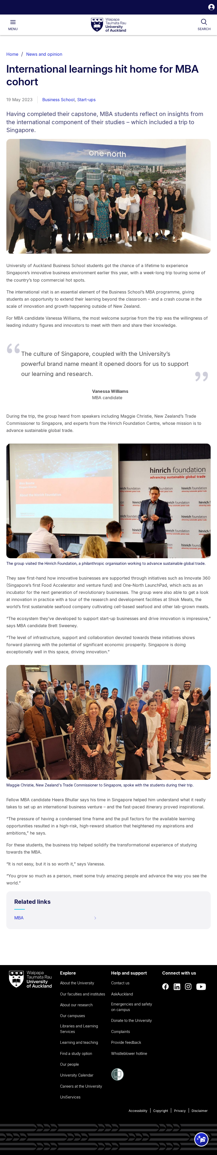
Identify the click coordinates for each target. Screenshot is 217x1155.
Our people (69, 1064)
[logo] (108, 25)
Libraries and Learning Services (79, 1029)
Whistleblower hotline (129, 1053)
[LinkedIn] (177, 986)
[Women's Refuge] (117, 1079)
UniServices (70, 1097)
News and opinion (44, 54)
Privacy (180, 1111)
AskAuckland (122, 994)
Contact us (120, 983)
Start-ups (86, 99)
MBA (19, 917)
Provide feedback (126, 1042)
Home (12, 54)
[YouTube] (201, 986)
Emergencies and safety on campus (131, 1007)
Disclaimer (200, 1111)
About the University (77, 983)
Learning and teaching (79, 1042)
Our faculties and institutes (82, 994)
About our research (76, 1005)
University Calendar (76, 1075)
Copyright (160, 1111)
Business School (58, 99)
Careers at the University (81, 1086)
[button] (211, 8)
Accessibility (138, 1111)
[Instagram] (188, 986)
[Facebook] (165, 986)
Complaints (120, 1031)
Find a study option (76, 1053)
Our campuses (72, 1015)
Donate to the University (131, 1020)
